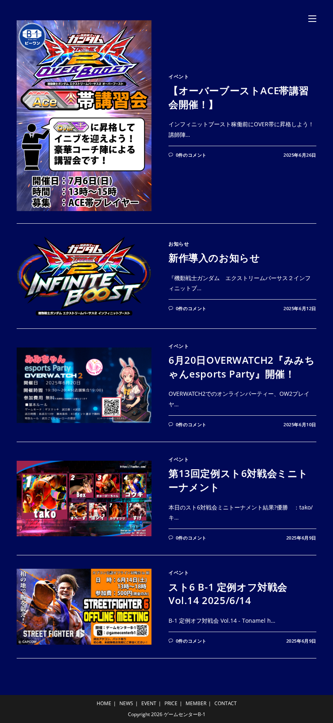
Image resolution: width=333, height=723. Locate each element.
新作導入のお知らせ (214, 257)
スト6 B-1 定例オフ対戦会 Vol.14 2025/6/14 (228, 593)
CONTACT (225, 703)
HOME (104, 703)
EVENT (148, 703)
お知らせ (179, 243)
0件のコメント (191, 155)
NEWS (126, 703)
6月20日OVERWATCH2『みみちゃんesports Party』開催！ (242, 366)
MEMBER (196, 703)
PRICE (170, 703)
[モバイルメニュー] (312, 18)
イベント (179, 76)
